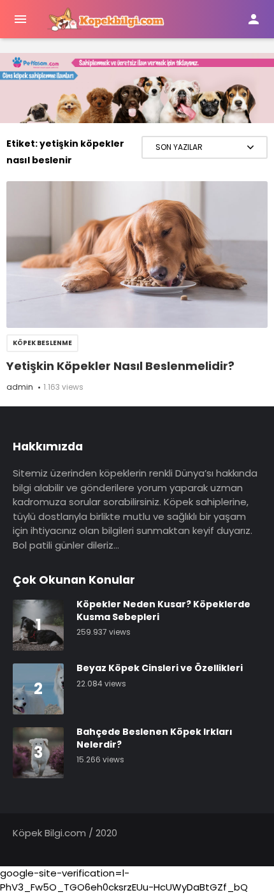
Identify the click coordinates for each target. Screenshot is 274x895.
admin (19, 386)
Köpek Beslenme (42, 343)
